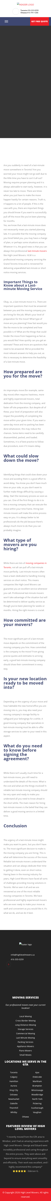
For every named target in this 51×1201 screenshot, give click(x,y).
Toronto (13, 1072)
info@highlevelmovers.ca (23, 954)
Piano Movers (25, 1050)
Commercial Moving (25, 1033)
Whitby (13, 1112)
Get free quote (39, 21)
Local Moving (25, 1016)
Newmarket (13, 1099)
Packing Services (25, 1042)
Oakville (14, 1103)
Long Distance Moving (25, 1025)
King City (14, 1090)
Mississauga (37, 1090)
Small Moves (25, 1054)
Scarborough (37, 1107)
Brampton (37, 1085)
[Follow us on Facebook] (8, 964)
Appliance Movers (25, 1046)
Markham (37, 1081)
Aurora (13, 1085)
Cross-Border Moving (26, 1020)
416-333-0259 (33, 10)
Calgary (13, 1076)
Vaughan (37, 1112)
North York (37, 1099)
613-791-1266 (32, 12)
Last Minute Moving (25, 1037)
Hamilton (13, 1081)
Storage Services (25, 1029)
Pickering (37, 1103)
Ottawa (25, 1116)
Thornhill (13, 1107)
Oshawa (14, 1094)
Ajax (37, 1072)
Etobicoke (37, 1076)
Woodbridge (37, 1094)
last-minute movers (37, 250)
